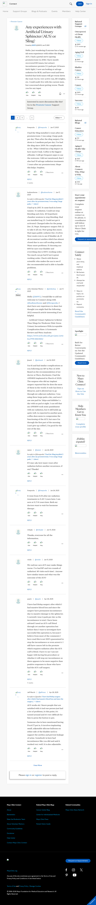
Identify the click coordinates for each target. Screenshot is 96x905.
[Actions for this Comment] (62, 173)
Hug (39, 95)
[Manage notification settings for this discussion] (60, 94)
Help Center (80, 11)
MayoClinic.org (12, 871)
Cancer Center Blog (43, 810)
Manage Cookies (35, 886)
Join (80, 3)
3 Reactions (50, 344)
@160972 (37, 296)
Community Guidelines (14, 829)
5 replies (30, 683)
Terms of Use (11, 886)
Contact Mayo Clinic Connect (17, 843)
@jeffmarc (42, 692)
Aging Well (79, 52)
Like (27, 95)
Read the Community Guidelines (80, 314)
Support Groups (20, 11)
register (38, 775)
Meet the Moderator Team (16, 819)
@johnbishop (51, 289)
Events (54, 11)
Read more (82, 363)
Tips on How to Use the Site (80, 391)
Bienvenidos (80, 453)
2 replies (30, 183)
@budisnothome (46, 192)
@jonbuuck (39, 360)
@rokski (38, 560)
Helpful (33, 95)
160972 (37, 45)
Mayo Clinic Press (42, 819)
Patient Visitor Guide (43, 824)
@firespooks (42, 127)
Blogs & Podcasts (39, 11)
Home (5, 11)
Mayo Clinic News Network (75, 810)
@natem (38, 450)
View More (37, 765)
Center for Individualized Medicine (48, 814)
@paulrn (38, 599)
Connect (13, 3)
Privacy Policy (23, 886)
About (9, 810)
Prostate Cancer (16, 21)
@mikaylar (39, 530)
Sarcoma (78, 100)
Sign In (89, 3)
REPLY (29, 179)
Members (66, 11)
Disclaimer (10, 833)
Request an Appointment (78, 860)
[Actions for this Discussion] (64, 94)
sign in (28, 775)
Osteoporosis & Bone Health (80, 34)
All (85, 26)
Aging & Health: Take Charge (80, 149)
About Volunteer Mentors (15, 824)
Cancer (78, 85)
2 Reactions (50, 172)
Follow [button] (79, 41)
